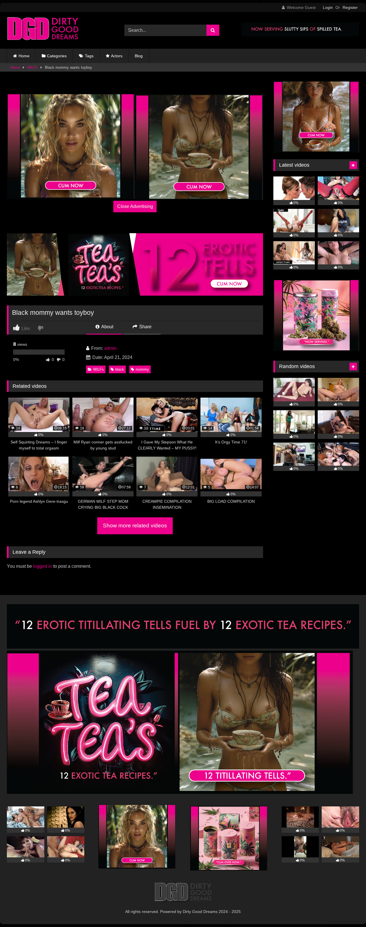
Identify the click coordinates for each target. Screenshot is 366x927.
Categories (57, 56)
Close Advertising (135, 206)
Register (350, 7)
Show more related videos (135, 526)
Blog (139, 56)
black (119, 369)
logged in (42, 566)
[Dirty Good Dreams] (42, 30)
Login (328, 7)
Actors (116, 56)
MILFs (32, 67)
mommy (142, 369)
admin (110, 348)
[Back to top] (348, 910)
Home (24, 56)
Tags (89, 56)
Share (145, 326)
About (106, 326)
